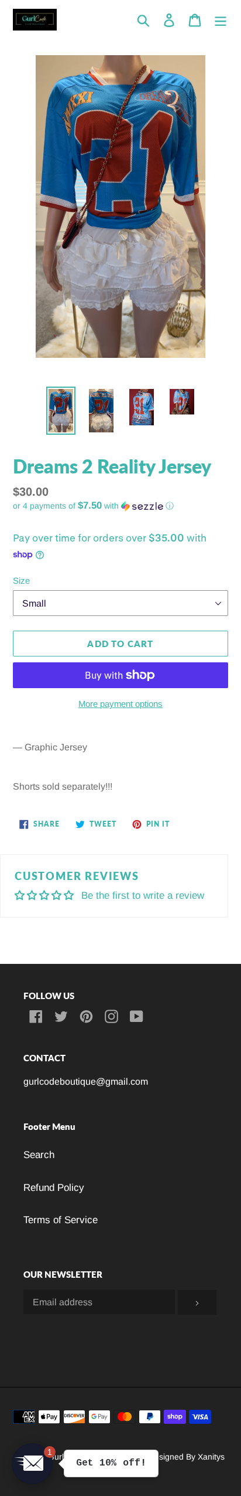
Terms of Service (60, 1220)
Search (38, 1154)
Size (21, 580)
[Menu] (220, 19)
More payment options (120, 704)
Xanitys (211, 1456)
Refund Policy (53, 1187)
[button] (120, 506)
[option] (61, 411)
